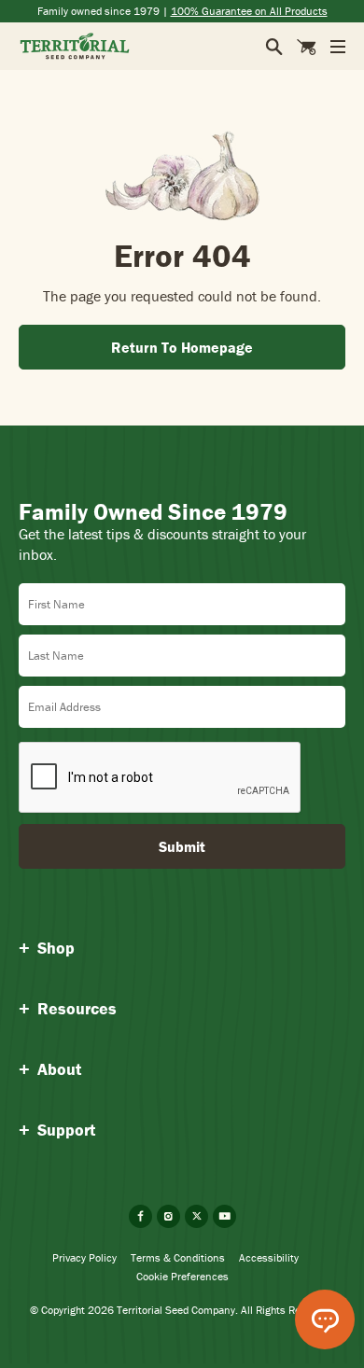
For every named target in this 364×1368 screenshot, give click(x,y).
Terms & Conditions (178, 1257)
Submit (182, 846)
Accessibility (269, 1257)
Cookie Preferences (182, 1276)
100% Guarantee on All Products (249, 11)
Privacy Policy (84, 1257)
